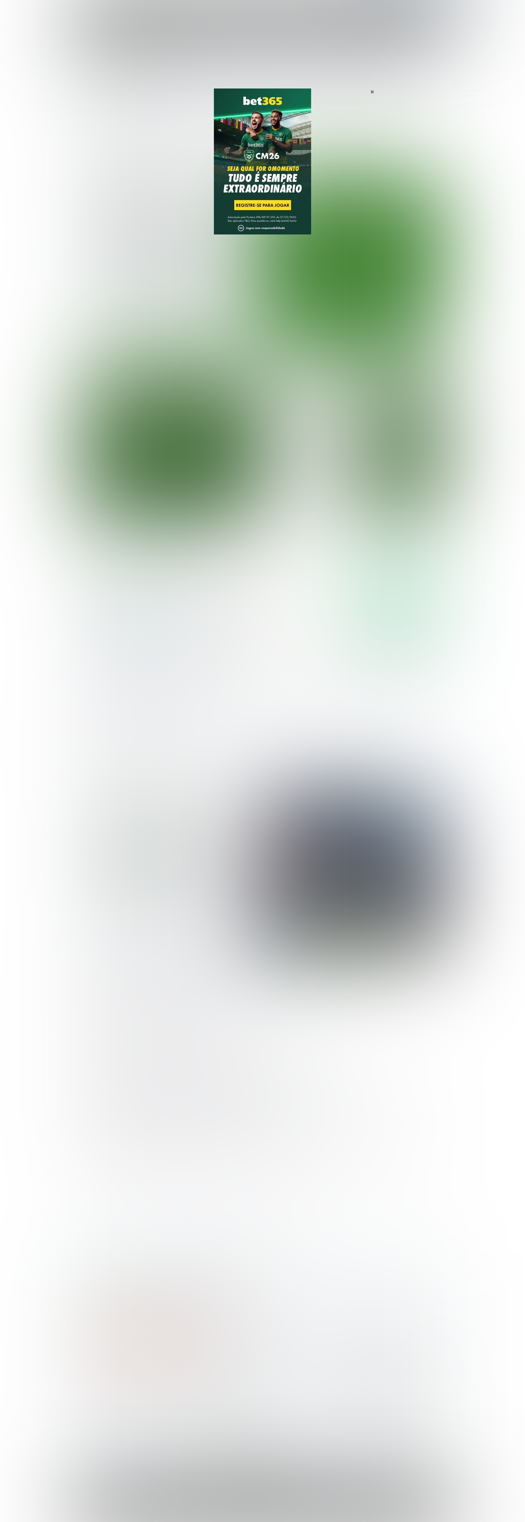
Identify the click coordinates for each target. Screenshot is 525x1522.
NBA (288, 12)
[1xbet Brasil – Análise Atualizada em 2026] (129, 657)
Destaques (262, 12)
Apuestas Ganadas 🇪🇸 (363, 1406)
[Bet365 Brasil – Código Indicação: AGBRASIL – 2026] (129, 605)
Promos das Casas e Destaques (209, 1406)
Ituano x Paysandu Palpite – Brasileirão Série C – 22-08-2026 (305, 415)
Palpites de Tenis (103, 1426)
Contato (278, 1510)
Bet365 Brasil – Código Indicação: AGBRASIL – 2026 (131, 1286)
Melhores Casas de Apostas (332, 547)
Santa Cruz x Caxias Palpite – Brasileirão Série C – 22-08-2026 (305, 443)
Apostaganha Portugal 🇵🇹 (367, 1396)
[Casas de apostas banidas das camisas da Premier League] (351, 873)
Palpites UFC (99, 1406)
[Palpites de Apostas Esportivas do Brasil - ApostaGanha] (111, 10)
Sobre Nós (280, 1505)
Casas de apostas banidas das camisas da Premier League (171, 860)
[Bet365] (262, 169)
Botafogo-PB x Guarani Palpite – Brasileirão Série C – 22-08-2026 (305, 470)
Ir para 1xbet (399, 640)
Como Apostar (318, 12)
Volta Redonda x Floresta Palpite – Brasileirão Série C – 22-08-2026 (307, 388)
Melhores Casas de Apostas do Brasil (215, 1396)
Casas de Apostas (195, 12)
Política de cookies (364, 1505)
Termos (333, 1505)
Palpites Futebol (102, 1396)
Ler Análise (398, 604)
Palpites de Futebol (262, 348)
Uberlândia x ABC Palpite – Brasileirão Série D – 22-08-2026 (305, 497)
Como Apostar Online (197, 1416)
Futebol (233, 12)
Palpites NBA (99, 1416)
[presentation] (408, 317)
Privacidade (307, 1505)
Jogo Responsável (405, 1505)
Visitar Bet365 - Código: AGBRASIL (399, 587)
